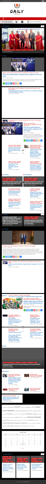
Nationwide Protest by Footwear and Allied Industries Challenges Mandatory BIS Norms (36, 167)
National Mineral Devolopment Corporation (15, 423)
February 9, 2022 (6, 471)
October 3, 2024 (33, 197)
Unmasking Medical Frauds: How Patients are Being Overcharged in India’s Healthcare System (25, 91)
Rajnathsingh (5, 426)
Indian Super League (6, 417)
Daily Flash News (26, 481)
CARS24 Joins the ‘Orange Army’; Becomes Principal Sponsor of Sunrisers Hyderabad (8, 467)
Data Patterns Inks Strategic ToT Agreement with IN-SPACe (13, 166)
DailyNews (10, 51)
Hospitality (40, 146)
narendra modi (36, 420)
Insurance (12, 417)
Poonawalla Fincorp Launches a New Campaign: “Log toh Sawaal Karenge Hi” (35, 320)
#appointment (5, 407)
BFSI (4, 178)
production (34, 423)
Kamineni (25, 417)
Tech (34, 72)
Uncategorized (11, 376)
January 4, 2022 (34, 470)
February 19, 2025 (6, 185)
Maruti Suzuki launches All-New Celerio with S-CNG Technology (22, 466)
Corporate (9, 72)
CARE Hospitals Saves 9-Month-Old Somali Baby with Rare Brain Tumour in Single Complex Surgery (14, 380)
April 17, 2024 (11, 153)
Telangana (9, 458)
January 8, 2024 (33, 158)
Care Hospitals (8, 411)
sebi (20, 426)
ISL (22, 417)
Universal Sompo (25, 426)
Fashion (31, 162)
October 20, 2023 (11, 169)
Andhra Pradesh (33, 145)
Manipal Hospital (24, 420)
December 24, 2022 (12, 342)
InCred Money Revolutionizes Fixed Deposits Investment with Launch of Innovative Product (15, 321)
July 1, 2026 (5, 51)
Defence (39, 410)
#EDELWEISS (23, 407)
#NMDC (37, 407)
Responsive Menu (43, 1)
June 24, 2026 (32, 391)
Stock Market (12, 180)
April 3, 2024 (10, 325)
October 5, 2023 (6, 367)
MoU (29, 420)
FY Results (23, 414)
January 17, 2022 (20, 470)
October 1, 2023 (33, 170)
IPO (20, 417)
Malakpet (20, 420)
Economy (19, 199)
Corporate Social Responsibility (21, 410)
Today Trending (11, 89)
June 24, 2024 (5, 224)
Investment (13, 178)
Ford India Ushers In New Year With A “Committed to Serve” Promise (37, 466)
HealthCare (29, 414)
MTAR (31, 420)
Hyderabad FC (40, 414)
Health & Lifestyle (18, 72)
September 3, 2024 (12, 208)
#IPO (33, 407)
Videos (35, 362)
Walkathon (33, 426)
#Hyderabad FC (28, 407)
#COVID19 (17, 407)
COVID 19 (30, 410)
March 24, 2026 (6, 77)
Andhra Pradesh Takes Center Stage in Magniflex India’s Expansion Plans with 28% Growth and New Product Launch (36, 153)
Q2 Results (38, 423)
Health (13, 72)
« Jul (22, 448)
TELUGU (37, 72)
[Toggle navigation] (3, 18)
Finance (32, 298)
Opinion (31, 88)
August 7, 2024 (26, 304)
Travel (11, 461)
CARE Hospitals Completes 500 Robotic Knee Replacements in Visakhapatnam (11, 398)
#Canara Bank (11, 407)
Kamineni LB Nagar (6, 420)
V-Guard (30, 426)
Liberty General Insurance (14, 420)
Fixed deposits (15, 414)
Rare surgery (11, 426)
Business (4, 72)
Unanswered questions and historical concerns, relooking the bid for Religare (14, 204)
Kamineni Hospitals (34, 417)
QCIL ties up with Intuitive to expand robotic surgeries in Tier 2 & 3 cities (32, 129)
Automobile (19, 458)
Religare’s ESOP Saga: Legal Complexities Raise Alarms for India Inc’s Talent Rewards (36, 194)
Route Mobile (16, 426)
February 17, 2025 (11, 195)
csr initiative (35, 410)
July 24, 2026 (10, 384)
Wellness (39, 148)
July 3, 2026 (5, 247)
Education (4, 414)
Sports (4, 458)
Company (14, 145)
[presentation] (41, 26)
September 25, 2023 (34, 324)
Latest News (30, 72)
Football (19, 414)
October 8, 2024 (11, 93)
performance (30, 423)
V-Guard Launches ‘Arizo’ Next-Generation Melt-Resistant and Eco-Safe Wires (15, 149)
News (10, 456)
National (32, 189)
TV (37, 317)
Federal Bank (10, 414)
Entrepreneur (37, 161)
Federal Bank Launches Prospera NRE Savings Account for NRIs (14, 193)
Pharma (35, 88)
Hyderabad (25, 72)
